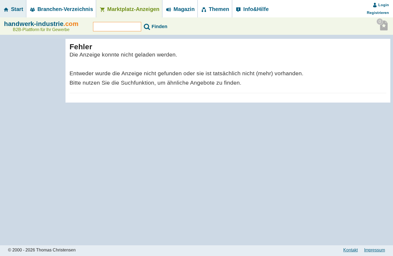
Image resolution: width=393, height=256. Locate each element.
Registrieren (378, 12)
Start (16, 9)
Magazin (183, 9)
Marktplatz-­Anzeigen (132, 9)
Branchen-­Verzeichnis (64, 9)
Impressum (374, 250)
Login (383, 5)
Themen (218, 9)
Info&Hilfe (255, 9)
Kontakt (350, 250)
